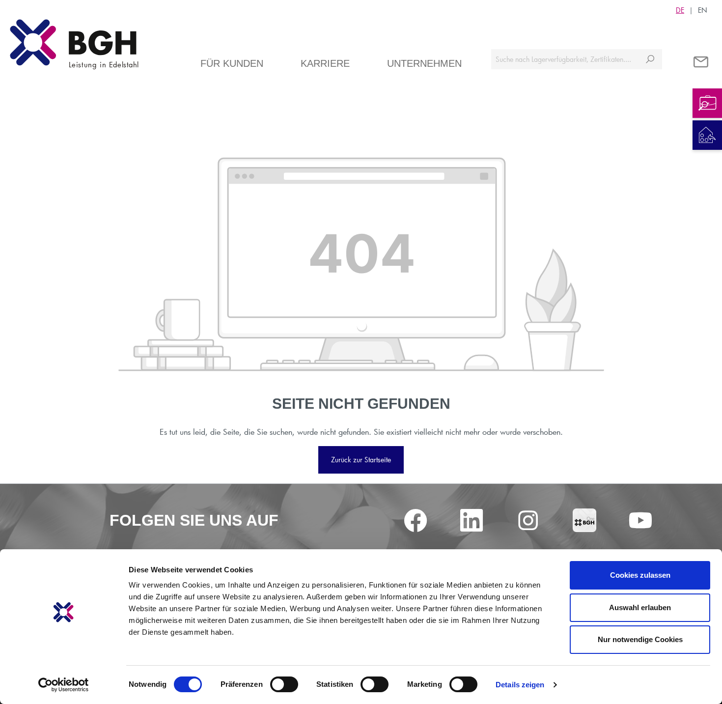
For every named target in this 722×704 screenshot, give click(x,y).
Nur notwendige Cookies (640, 639)
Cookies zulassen (640, 575)
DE (680, 10)
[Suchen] (650, 59)
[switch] (284, 684)
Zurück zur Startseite (361, 459)
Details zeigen (520, 684)
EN (702, 10)
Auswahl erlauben (640, 607)
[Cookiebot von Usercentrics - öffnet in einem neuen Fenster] (64, 684)
